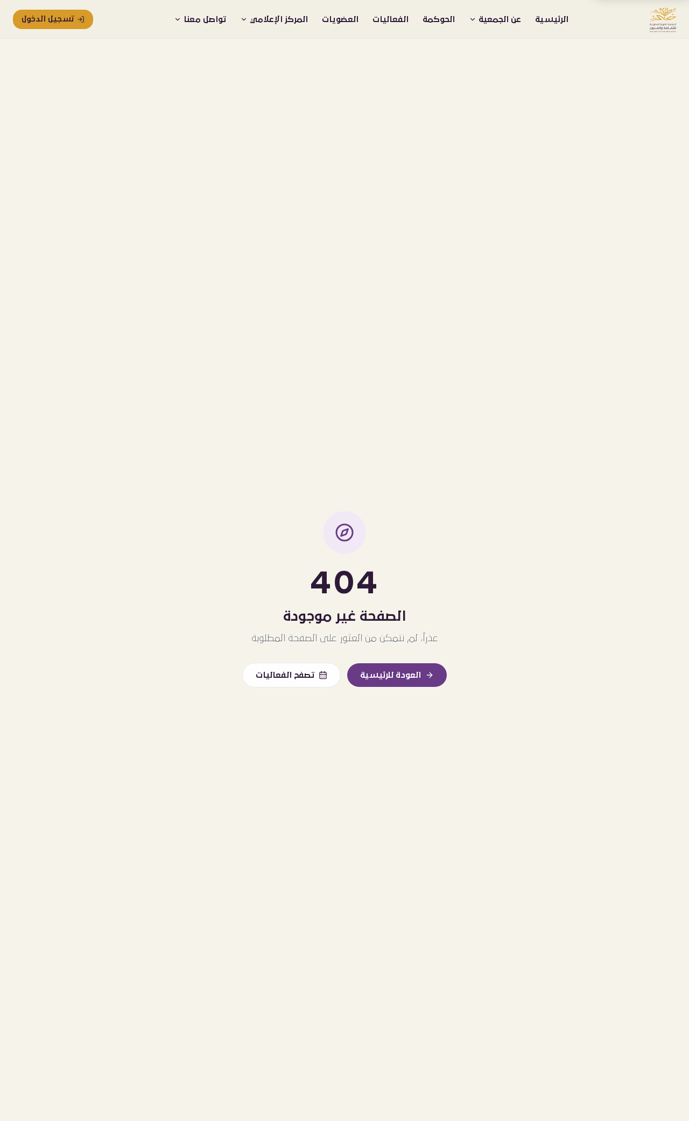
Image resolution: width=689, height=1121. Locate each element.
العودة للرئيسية (390, 675)
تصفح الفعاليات (285, 675)
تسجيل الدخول (48, 19)
